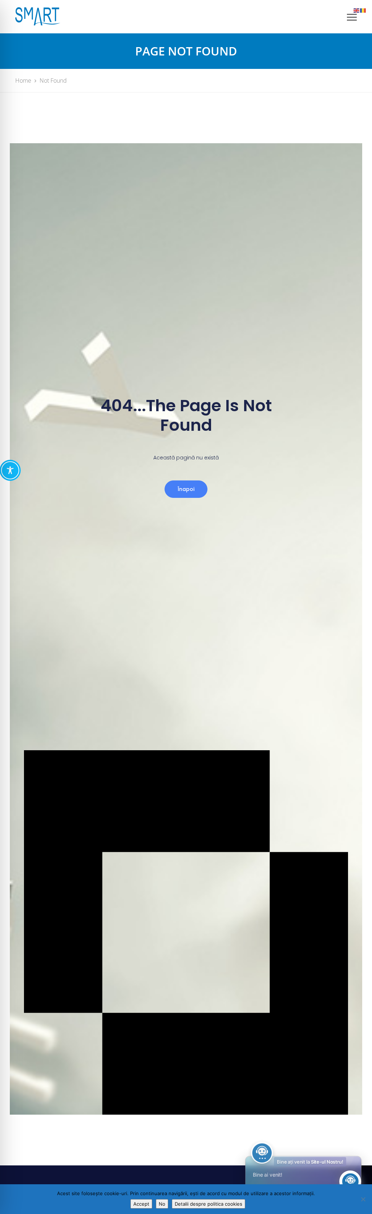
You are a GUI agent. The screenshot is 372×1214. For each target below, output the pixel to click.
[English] (356, 10)
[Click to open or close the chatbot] (350, 1181)
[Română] (363, 10)
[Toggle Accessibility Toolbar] (10, 470)
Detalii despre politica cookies (208, 1204)
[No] (363, 1199)
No (162, 1204)
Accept (141, 1204)
